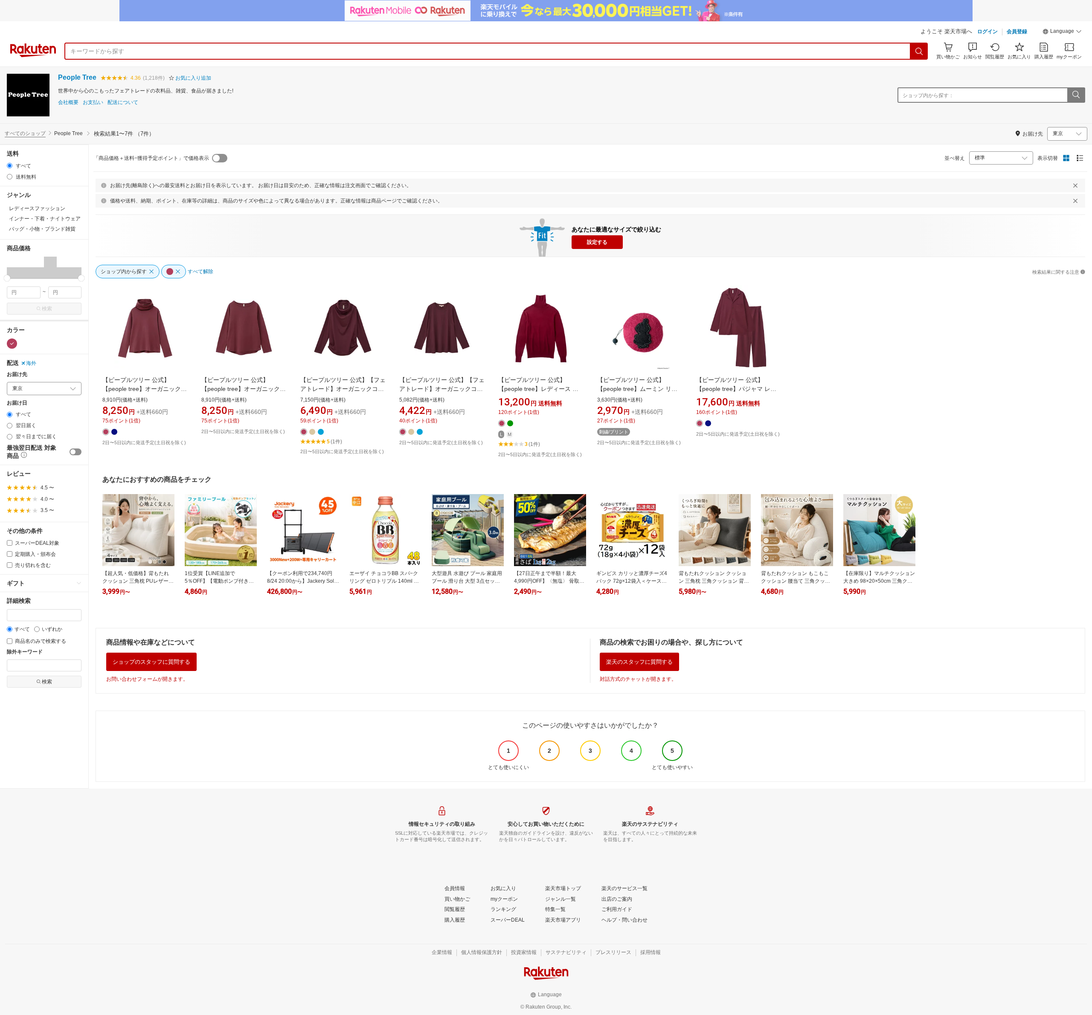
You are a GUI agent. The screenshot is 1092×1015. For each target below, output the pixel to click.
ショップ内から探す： (928, 95)
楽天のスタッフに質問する (639, 662)
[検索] (919, 51)
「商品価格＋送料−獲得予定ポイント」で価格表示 (151, 158)
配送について (122, 102)
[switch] (75, 451)
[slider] (7, 278)
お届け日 (17, 403)
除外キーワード (25, 652)
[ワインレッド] (12, 343)
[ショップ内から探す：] (1075, 95)
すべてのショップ (25, 133)
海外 (31, 363)
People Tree (77, 77)
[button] (1062, 32)
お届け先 (17, 374)
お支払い (93, 102)
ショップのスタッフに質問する (151, 662)
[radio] (9, 165)
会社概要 (68, 102)
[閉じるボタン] (1075, 185)
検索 (47, 309)
